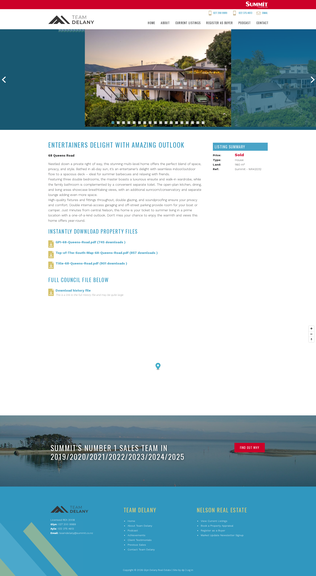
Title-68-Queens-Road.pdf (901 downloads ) (91, 263)
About (165, 23)
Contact (262, 23)
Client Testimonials (140, 540)
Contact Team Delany (141, 549)
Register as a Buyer (213, 530)
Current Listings (188, 23)
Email (265, 13)
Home (151, 23)
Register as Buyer (219, 23)
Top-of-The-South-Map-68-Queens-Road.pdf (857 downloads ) (107, 253)
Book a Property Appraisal (217, 525)
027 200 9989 (220, 13)
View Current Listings (214, 520)
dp (183, 570)
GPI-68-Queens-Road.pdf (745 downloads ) (90, 242)
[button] (113, 122)
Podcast (244, 23)
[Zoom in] (311, 328)
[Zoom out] (311, 334)
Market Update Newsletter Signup (222, 535)
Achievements (136, 535)
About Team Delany (140, 525)
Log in (190, 570)
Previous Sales (137, 544)
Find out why (249, 447)
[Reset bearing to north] (311, 339)
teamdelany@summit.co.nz (76, 533)
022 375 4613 (245, 13)
